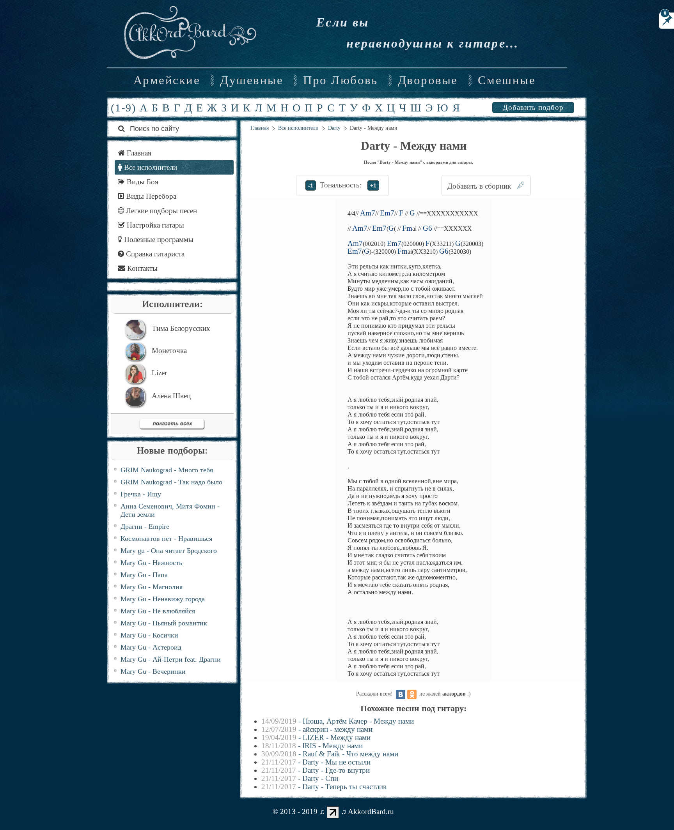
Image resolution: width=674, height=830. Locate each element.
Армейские (166, 80)
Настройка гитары (154, 225)
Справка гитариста (154, 254)
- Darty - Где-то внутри (315, 770)
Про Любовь (340, 80)
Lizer (159, 373)
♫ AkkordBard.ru (367, 811)
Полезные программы (157, 239)
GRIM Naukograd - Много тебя (167, 470)
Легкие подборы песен (160, 211)
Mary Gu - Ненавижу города (163, 599)
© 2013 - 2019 (295, 811)
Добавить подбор (533, 107)
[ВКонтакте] (400, 694)
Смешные (507, 80)
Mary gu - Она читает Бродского (169, 551)
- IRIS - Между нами (312, 746)
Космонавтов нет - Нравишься (166, 538)
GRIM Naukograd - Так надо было (171, 482)
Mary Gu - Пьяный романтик (164, 623)
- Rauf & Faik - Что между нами (329, 754)
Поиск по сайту (153, 128)
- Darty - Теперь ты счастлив (324, 786)
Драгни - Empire (145, 526)
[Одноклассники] (412, 694)
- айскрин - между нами (316, 729)
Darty (334, 128)
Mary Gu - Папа (144, 575)
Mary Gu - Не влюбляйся (158, 611)
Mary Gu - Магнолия (152, 587)
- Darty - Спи (299, 778)
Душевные (251, 80)
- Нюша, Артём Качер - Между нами (337, 721)
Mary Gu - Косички (149, 635)
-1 (310, 185)
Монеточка (169, 350)
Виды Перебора (150, 196)
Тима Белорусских (181, 328)
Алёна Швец (171, 396)
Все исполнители (298, 128)
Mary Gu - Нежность (151, 563)
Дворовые (428, 80)
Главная (259, 128)
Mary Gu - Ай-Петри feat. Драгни (171, 659)
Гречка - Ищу (141, 494)
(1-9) (123, 108)
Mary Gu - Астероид (151, 647)
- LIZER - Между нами (316, 737)
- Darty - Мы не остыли (316, 762)
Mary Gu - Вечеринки (153, 671)
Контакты (141, 268)
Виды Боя (141, 182)
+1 (373, 185)
